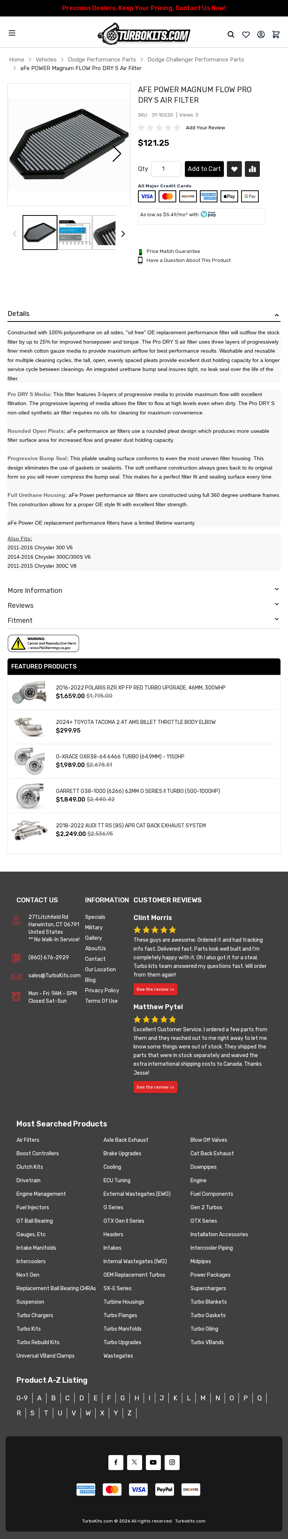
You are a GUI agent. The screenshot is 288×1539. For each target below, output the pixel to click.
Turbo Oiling (204, 1329)
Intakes (113, 1248)
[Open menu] (12, 32)
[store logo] (144, 34)
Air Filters (27, 1140)
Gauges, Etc (31, 1234)
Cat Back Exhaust (212, 1153)
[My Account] (261, 34)
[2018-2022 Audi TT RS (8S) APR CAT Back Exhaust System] (29, 830)
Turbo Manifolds (123, 1329)
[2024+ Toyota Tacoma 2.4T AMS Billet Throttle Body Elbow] (29, 727)
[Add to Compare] (252, 169)
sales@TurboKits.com (54, 975)
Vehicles (46, 59)
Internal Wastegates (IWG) (135, 1261)
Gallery (93, 938)
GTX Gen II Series (124, 1221)
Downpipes (203, 1167)
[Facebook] (115, 1462)
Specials (95, 917)
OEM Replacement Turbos (134, 1275)
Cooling (112, 1167)
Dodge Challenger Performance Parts (195, 59)
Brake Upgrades (122, 1153)
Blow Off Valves (208, 1140)
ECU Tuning (117, 1180)
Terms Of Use (101, 1001)
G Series (113, 1207)
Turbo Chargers (34, 1315)
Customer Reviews (168, 900)
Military (94, 927)
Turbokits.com (190, 1521)
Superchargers (208, 1288)
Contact (95, 959)
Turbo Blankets (208, 1302)
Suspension (30, 1302)
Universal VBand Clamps (45, 1356)
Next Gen (27, 1275)
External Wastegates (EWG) (137, 1194)
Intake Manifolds (36, 1248)
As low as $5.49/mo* (164, 214)
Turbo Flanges (120, 1315)
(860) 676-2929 (48, 957)
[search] (231, 34)
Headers (113, 1234)
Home (16, 59)
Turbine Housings (124, 1302)
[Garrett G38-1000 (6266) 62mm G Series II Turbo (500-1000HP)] (29, 796)
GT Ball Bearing (34, 1221)
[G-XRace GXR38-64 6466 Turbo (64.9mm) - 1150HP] (29, 761)
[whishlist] (246, 34)
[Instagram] (172, 1462)
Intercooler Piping (211, 1248)
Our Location (100, 969)
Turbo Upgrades (122, 1342)
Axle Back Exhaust (126, 1140)
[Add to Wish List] (234, 169)
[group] (160, 127)
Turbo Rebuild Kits (38, 1342)
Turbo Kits (28, 1329)
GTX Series (203, 1221)
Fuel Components (211, 1194)
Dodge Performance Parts (102, 59)
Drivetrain (28, 1180)
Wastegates (118, 1356)
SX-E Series (118, 1288)
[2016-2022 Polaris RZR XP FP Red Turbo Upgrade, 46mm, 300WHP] (29, 692)
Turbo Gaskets (208, 1315)
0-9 (22, 1398)
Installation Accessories (219, 1234)
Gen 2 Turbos (206, 1207)
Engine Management (41, 1194)
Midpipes (200, 1261)
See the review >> (155, 989)
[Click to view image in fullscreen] (69, 145)
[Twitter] (134, 1462)
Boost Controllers (37, 1153)
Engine (198, 1180)
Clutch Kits (29, 1167)
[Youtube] (153, 1462)
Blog (90, 980)
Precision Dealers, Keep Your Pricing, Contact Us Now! (144, 8)
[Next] (123, 233)
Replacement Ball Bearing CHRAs (56, 1288)
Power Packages (210, 1275)
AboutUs (95, 948)
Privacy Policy (102, 990)
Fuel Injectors (32, 1207)
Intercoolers (31, 1261)
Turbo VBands (207, 1342)
